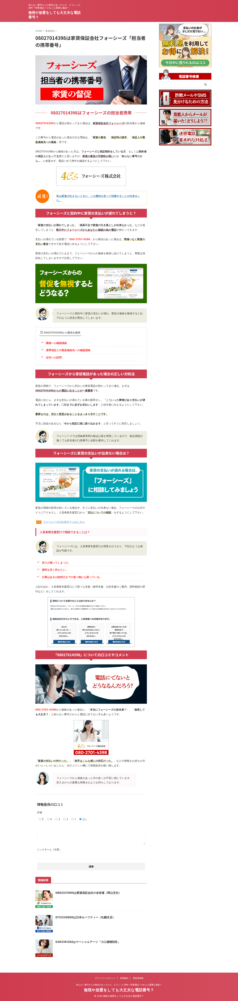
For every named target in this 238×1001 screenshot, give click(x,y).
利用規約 (124, 978)
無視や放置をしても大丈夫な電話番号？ (119, 990)
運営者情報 (138, 978)
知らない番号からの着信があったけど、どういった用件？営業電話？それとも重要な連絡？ (119, 984)
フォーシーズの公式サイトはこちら (64, 521)
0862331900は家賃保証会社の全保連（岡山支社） (88, 892)
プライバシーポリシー (105, 978)
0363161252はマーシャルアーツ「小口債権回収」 (87, 942)
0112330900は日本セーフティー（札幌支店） (85, 917)
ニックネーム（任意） (49, 849)
